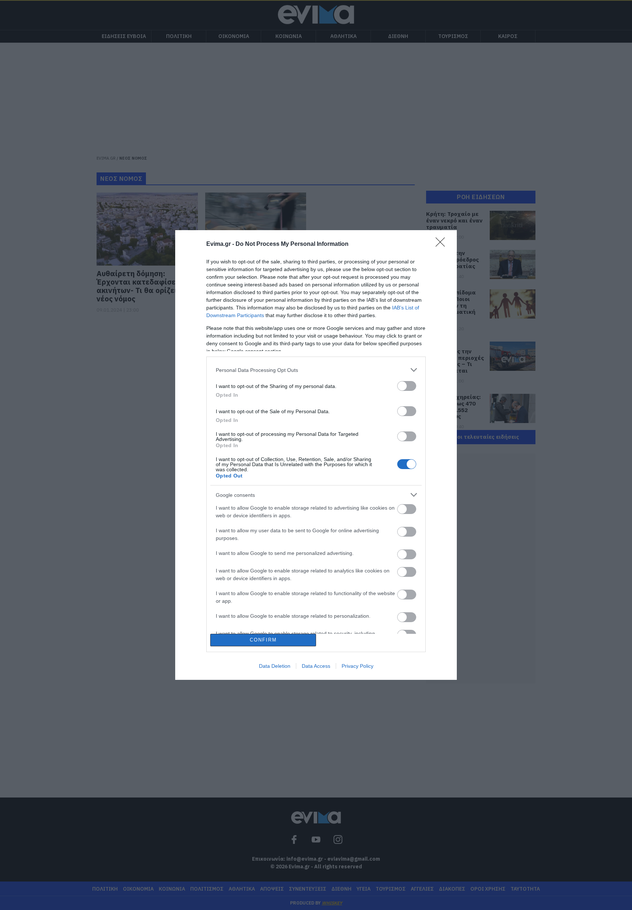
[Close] (442, 244)
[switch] (406, 386)
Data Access (316, 666)
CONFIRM (263, 640)
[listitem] (316, 370)
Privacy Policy (357, 666)
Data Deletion (274, 666)
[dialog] (316, 454)
